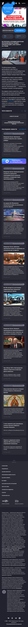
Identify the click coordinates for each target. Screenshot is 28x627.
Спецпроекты (5, 468)
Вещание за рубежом (19, 503)
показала (10, 101)
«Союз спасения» (6, 548)
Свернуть (14, 462)
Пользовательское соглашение (9, 483)
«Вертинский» (16, 549)
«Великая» (9, 549)
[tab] (8, 30)
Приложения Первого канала (8, 474)
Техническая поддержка (7, 489)
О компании (4, 465)
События (4, 492)
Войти (23, 3)
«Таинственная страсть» (7, 551)
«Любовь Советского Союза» (18, 546)
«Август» (9, 546)
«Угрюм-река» (13, 548)
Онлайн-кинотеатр (6, 471)
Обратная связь (5, 486)
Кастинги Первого (6, 477)
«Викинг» (20, 548)
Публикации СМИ (6, 495)
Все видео (4, 480)
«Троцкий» (4, 549)
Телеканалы (19, 588)
